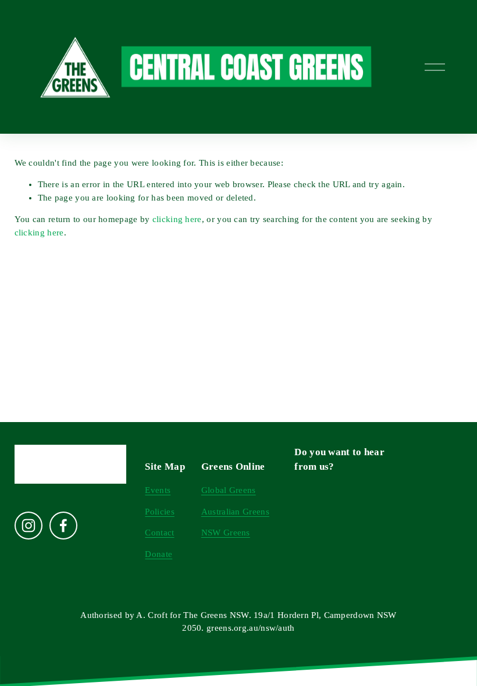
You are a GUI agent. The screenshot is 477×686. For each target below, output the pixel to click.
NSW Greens (225, 532)
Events (157, 490)
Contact (159, 532)
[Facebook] (63, 525)
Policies (159, 511)
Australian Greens (235, 511)
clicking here (177, 219)
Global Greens (228, 490)
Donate (158, 554)
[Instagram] (28, 525)
